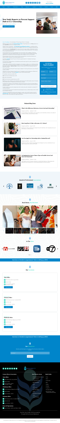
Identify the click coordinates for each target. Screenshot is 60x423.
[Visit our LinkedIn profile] (33, 3)
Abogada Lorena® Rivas (12, 24)
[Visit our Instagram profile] (28, 3)
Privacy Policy (22, 412)
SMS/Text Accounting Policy (35, 412)
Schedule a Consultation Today (8, 26)
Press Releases (7, 42)
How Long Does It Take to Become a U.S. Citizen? (34, 123)
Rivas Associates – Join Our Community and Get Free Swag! (51, 392)
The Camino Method (49, 389)
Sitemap (47, 384)
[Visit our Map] (39, 3)
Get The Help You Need (48, 86)
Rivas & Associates (30, 414)
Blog (46, 382)
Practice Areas (48, 380)
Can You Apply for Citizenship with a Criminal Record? (36, 138)
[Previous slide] (4, 186)
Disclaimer (47, 386)
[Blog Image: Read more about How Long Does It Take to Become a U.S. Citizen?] (12, 128)
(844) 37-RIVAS (49, 3)
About (47, 378)
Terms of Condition (27, 412)
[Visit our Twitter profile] (35, 3)
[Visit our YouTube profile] (37, 3)
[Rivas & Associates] (8, 3)
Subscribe (30, 356)
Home (3, 42)
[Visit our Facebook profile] (26, 3)
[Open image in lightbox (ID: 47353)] (30, 216)
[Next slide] (56, 186)
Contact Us (47, 387)
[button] (25, 234)
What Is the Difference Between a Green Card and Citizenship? (38, 108)
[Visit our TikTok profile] (31, 3)
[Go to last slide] (2, 249)
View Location (8, 287)
